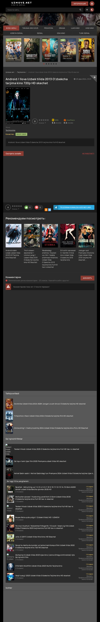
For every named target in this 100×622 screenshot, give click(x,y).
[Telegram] (49, 209)
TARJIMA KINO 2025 (30, 28)
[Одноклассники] (46, 209)
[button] (44, 63)
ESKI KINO (61, 33)
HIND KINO (89, 28)
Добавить (87, 278)
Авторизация (80, 4)
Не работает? (88, 153)
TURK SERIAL (84, 33)
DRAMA (62, 28)
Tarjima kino (21, 72)
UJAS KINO (75, 28)
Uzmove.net (10, 72)
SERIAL (40, 33)
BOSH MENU (11, 28)
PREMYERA (48, 28)
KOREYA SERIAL (16, 33)
